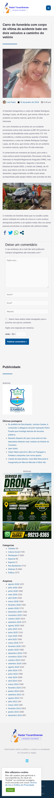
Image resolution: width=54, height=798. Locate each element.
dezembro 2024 (15, 653)
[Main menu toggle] (48, 7)
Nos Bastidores (14, 566)
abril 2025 (12, 639)
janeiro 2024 (13, 691)
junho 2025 (13, 632)
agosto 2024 (13, 667)
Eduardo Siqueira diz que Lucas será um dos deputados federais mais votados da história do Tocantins (28, 441)
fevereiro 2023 (14, 708)
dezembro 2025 (15, 612)
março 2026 (13, 601)
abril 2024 (12, 681)
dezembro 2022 (15, 715)
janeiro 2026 (13, 608)
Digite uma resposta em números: (19, 328)
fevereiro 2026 (14, 605)
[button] (27, 761)
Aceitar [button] (10, 790)
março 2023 (13, 705)
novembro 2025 (15, 615)
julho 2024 (12, 670)
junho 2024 (13, 674)
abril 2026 (12, 598)
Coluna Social (14, 552)
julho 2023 (12, 701)
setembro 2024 (14, 663)
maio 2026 (12, 594)
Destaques (12, 555)
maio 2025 (12, 636)
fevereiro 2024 (14, 688)
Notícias (11, 569)
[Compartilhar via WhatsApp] (16, 232)
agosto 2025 (13, 625)
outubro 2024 (14, 660)
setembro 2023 (14, 694)
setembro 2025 (14, 622)
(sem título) (13, 448)
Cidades (11, 548)
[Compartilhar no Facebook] (5, 232)
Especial (11, 559)
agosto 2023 (13, 698)
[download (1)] (17, 399)
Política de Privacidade (24, 785)
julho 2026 (12, 587)
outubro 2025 (14, 618)
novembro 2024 (15, 656)
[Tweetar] (10, 232)
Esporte (11, 562)
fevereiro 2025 (14, 646)
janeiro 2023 (13, 712)
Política (11, 572)
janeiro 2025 (13, 650)
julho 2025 (12, 629)
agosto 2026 (13, 584)
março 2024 (13, 684)
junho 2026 (13, 591)
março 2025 (13, 643)
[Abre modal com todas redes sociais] (22, 232)
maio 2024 (12, 677)
